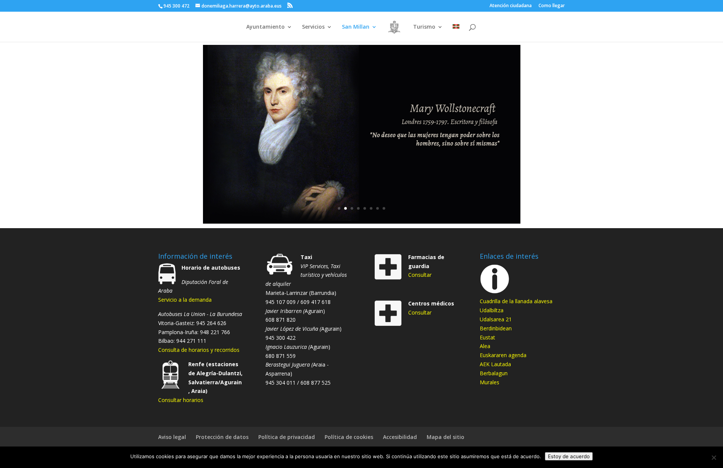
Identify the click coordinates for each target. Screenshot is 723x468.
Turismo (424, 27)
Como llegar (551, 6)
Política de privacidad (286, 436)
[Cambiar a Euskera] (456, 33)
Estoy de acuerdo (569, 456)
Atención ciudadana (511, 6)
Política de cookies (349, 436)
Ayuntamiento (265, 27)
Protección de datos (222, 436)
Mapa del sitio (445, 436)
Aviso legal (172, 436)
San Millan (355, 27)
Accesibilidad (400, 436)
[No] (713, 457)
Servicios (313, 27)
